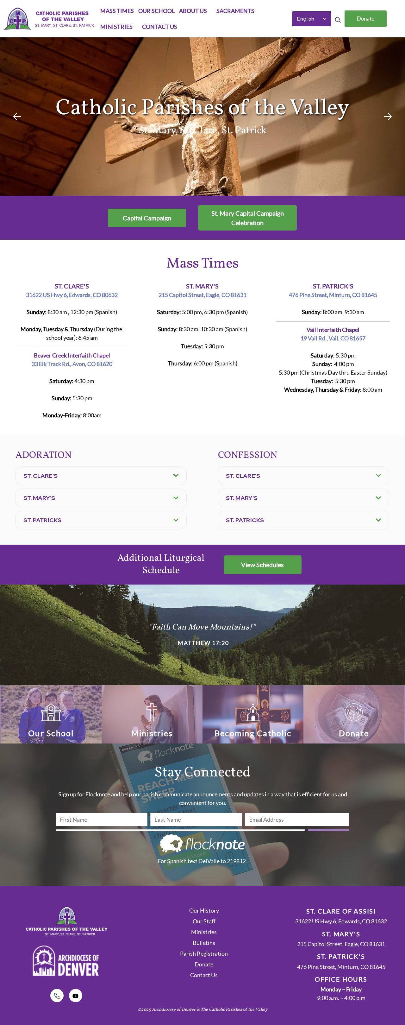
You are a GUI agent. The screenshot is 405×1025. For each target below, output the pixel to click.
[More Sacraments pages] (257, 10)
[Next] (388, 116)
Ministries (152, 733)
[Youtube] (75, 995)
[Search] (338, 20)
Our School (51, 733)
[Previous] (17, 116)
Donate (354, 733)
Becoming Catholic (253, 733)
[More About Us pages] (210, 10)
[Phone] (57, 995)
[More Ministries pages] (136, 26)
